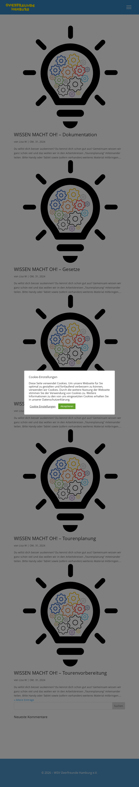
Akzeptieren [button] (66, 406)
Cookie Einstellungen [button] (43, 406)
